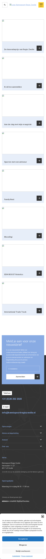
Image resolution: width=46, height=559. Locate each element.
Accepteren (23, 539)
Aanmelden (20, 377)
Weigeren (23, 545)
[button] (43, 516)
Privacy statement (27, 556)
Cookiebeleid (16, 556)
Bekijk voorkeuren (23, 551)
